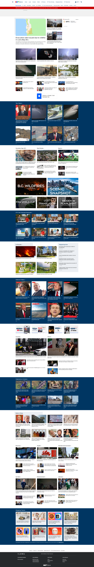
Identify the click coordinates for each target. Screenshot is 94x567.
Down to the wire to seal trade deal (54, 142)
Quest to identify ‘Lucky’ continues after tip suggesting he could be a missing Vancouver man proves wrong (72, 89)
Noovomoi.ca (65, 560)
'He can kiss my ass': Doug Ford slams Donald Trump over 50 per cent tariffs (39, 298)
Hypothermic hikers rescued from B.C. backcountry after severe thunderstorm (26, 61)
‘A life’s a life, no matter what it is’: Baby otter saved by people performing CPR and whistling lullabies (26, 163)
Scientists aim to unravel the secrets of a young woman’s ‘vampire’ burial (71, 425)
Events (75, 5)
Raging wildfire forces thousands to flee (23, 258)
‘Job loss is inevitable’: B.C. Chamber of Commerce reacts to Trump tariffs (54, 29)
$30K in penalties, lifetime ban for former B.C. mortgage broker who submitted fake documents (50, 166)
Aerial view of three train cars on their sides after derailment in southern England (39, 391)
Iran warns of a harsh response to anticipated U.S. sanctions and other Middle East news (63, 357)
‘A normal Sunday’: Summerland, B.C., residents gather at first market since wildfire (46, 78)
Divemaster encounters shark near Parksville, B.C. (70, 121)
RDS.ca (64, 561)
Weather (33, 5)
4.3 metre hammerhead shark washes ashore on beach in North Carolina (54, 406)
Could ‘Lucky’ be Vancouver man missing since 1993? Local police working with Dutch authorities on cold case (55, 440)
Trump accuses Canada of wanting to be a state (23, 319)
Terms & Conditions (36, 560)
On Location (63, 550)
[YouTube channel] (22, 553)
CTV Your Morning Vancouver (47, 5)
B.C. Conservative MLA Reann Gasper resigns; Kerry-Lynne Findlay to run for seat (50, 82)
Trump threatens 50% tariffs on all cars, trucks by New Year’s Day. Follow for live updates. (54, 42)
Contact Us (35, 550)
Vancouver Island (57, 5)
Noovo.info (64, 559)
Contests (71, 5)
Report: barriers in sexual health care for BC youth (71, 238)
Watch (25, 5)
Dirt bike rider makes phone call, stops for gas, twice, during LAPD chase (22, 391)
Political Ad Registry (36, 561)
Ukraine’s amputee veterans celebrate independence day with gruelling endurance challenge (68, 369)
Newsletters (29, 5)
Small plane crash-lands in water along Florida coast (38, 319)
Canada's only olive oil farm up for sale (44, 274)
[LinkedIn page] (24, 553)
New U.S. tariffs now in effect (37, 142)
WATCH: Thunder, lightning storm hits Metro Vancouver (39, 121)
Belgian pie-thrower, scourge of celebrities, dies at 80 (49, 495)
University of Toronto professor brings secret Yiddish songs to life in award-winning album (55, 425)
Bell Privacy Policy (35, 559)
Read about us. (61, 542)
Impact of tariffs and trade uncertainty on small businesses (70, 224)
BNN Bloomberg (50, 560)
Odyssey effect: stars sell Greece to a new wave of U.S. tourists (72, 495)
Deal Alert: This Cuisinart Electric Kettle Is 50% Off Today (38, 522)
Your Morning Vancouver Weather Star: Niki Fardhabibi (22, 238)
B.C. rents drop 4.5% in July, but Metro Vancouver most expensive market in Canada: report (50, 172)
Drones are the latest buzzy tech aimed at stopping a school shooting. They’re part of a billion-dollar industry (26, 491)
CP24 (48, 559)
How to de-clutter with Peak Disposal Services (39, 238)
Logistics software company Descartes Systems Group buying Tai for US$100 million (29, 470)
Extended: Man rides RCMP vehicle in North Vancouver (55, 391)
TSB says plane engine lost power (54, 120)
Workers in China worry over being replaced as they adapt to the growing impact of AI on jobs (29, 497)
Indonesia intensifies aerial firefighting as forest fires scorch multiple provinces (71, 464)
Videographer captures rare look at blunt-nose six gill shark (71, 298)
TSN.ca (49, 561)
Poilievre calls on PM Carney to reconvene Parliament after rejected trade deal (55, 319)
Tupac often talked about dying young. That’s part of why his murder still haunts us (50, 501)
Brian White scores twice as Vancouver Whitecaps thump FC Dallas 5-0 (68, 163)
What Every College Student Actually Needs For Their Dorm (22, 536)
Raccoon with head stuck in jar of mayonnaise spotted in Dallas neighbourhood (70, 391)
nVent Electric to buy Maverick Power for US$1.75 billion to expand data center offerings (25, 460)
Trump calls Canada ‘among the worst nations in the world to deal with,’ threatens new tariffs (54, 298)
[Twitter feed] (18, 553)
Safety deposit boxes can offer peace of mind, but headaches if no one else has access (29, 464)
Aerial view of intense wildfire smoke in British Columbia (39, 406)
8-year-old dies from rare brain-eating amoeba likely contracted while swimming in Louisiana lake (50, 464)
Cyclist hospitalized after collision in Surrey (45, 60)
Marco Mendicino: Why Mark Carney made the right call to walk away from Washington (23, 425)
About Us (30, 550)
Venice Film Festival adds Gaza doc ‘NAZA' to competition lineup (46, 491)
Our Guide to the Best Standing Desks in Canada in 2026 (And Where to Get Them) (70, 522)
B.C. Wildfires (38, 5)
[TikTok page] (20, 553)
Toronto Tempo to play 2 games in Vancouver (38, 224)
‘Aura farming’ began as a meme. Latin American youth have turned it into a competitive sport (67, 491)
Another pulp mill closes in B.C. (69, 142)
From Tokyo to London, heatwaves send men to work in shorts (67, 460)
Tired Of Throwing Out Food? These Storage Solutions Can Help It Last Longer (54, 522)
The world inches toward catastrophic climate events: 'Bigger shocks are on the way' (72, 470)
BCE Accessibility (20, 559)
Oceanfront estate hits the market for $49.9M (24, 274)
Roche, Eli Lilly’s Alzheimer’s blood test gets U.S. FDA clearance (46, 460)
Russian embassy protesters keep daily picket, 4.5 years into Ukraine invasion (31, 356)
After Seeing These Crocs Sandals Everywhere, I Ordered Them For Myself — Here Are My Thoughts (70, 537)
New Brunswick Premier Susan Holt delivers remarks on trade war (22, 298)
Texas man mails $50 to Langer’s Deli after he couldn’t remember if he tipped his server (39, 425)
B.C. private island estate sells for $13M (44, 258)
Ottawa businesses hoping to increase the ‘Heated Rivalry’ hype (70, 319)
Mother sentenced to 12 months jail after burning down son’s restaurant (23, 439)
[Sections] (13, 2)
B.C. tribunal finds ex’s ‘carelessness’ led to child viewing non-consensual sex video (71, 82)
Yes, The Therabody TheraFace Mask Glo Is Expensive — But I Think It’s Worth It (54, 536)
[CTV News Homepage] (19, 2)
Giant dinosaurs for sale (20, 142)
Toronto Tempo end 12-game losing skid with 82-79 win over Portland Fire (72, 167)
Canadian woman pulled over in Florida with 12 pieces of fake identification (22, 406)
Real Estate (66, 5)
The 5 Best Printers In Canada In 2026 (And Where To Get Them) (22, 522)
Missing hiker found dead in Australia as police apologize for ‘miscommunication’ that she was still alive (71, 440)
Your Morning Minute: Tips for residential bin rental (21, 224)
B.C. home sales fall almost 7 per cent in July (45, 162)
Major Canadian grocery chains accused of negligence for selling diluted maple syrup (38, 439)
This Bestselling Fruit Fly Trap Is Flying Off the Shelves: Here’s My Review (38, 536)
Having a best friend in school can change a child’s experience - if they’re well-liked (71, 501)
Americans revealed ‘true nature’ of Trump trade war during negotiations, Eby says (50, 88)
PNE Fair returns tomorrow (53, 223)
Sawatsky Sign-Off (47, 550)
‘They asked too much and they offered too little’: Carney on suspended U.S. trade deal (22, 121)
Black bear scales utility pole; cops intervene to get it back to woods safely (70, 406)
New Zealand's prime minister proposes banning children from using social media (28, 502)
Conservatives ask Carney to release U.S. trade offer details (28, 88)
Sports (62, 5)
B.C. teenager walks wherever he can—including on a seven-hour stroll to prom (29, 167)
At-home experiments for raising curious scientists (54, 238)
